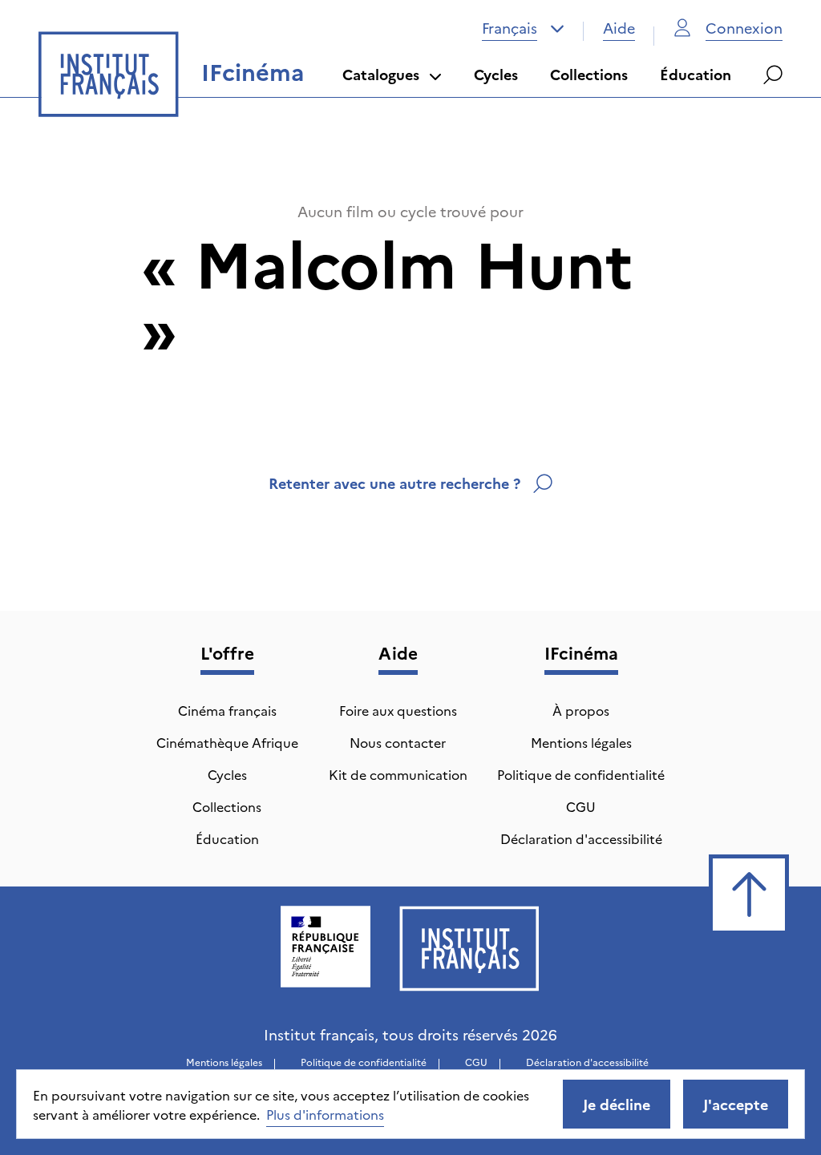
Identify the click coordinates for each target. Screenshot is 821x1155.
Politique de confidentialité (581, 774)
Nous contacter (398, 742)
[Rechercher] (773, 74)
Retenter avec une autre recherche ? (394, 483)
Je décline (616, 1104)
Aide (619, 28)
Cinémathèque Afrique (227, 742)
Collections (589, 74)
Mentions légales (581, 742)
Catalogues (380, 74)
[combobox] (523, 28)
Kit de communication (398, 774)
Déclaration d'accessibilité (581, 838)
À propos (580, 710)
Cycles (496, 74)
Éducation (695, 74)
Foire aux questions (398, 710)
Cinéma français (227, 710)
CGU (581, 806)
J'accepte (735, 1104)
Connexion (744, 28)
